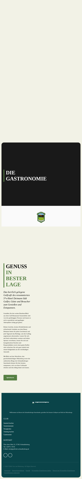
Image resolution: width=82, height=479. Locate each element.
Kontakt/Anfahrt (16, 33)
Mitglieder (11, 62)
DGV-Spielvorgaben (17, 53)
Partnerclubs (15, 69)
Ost (10, 42)
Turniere (10, 109)
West (11, 44)
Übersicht (13, 39)
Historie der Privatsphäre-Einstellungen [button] (64, 470)
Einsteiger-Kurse (16, 103)
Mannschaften (15, 127)
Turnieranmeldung (17, 116)
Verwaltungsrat (16, 26)
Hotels (12, 82)
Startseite (10, 14)
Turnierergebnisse (17, 118)
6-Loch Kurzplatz (16, 48)
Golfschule (11, 132)
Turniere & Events (17, 66)
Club (8, 17)
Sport (8, 123)
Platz (8, 37)
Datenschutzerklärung (18, 470)
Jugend (12, 130)
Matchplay (13, 121)
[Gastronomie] (17, 243)
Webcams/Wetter (16, 60)
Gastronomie (14, 30)
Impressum (7, 470)
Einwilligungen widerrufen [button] (12, 473)
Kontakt (28, 470)
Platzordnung (15, 80)
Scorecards (14, 55)
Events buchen (15, 89)
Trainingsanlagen (17, 51)
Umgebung (13, 85)
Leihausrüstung (16, 105)
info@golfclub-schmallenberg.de (18, 449)
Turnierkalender (9, 426)
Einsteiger (10, 96)
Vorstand (13, 23)
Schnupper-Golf (16, 100)
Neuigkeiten (14, 21)
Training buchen (9, 432)
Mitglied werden (16, 107)
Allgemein (13, 98)
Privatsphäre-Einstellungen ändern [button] (41, 470)
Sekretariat (14, 28)
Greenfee (13, 73)
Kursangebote (15, 136)
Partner (12, 35)
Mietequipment (15, 78)
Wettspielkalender (17, 112)
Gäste (8, 71)
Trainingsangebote (17, 87)
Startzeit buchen (16, 75)
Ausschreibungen (16, 114)
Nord (11, 46)
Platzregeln (14, 57)
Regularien (14, 125)
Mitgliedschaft (16, 64)
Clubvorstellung (17, 19)
